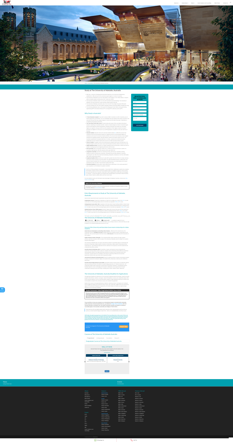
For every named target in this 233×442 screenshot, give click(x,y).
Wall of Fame (217, 3)
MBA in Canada (121, 394)
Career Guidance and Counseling (204, 3)
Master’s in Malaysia (139, 421)
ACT (85, 419)
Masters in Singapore (139, 413)
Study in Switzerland (105, 409)
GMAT (121, 210)
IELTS (123, 200)
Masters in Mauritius (139, 419)
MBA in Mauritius (121, 419)
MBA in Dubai (121, 417)
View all (107, 371)
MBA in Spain (121, 407)
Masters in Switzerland (139, 406)
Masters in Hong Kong (139, 415)
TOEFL (116, 201)
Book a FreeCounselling (2, 291)
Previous (85, 361)
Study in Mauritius (105, 430)
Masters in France (138, 400)
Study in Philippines (105, 418)
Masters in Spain (138, 407)
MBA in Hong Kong (122, 415)
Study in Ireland (104, 400)
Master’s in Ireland (139, 398)
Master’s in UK (138, 396)
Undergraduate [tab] (100, 338)
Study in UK (103, 401)
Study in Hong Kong (105, 416)
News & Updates (88, 405)
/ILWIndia (98, 220)
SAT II (86, 423)
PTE (119, 201)
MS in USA (137, 392)
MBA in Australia (121, 409)
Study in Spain (104, 411)
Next (129, 361)
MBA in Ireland (121, 398)
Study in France (104, 403)
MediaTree (95, 437)
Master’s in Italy (138, 404)
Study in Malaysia (105, 420)
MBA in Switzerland (122, 406)
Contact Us (225, 3)
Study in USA (104, 396)
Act (115, 132)
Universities (90, 83)
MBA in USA (120, 392)
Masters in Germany (139, 402)
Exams (192, 3)
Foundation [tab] (109, 338)
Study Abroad (184, 3)
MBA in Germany (121, 400)
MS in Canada (138, 394)
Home (86, 83)
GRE (85, 427)
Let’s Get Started (139, 125)
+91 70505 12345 (90, 220)
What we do (87, 394)
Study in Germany (105, 405)
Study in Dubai (104, 428)
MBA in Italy (120, 404)
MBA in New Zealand (122, 411)
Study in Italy (104, 407)
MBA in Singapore (122, 413)
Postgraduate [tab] (90, 338)
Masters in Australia (139, 409)
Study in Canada (104, 394)
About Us (176, 3)
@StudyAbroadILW (106, 220)
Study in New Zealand (105, 426)
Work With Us (87, 396)
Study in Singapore (105, 415)
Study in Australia (105, 424)
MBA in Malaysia (121, 421)
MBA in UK (120, 396)
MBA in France (121, 402)
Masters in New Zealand (140, 411)
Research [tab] (116, 338)
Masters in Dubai (138, 417)
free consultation (98, 187)
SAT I (86, 421)
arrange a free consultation (116, 303)
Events (86, 403)
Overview (86, 392)
